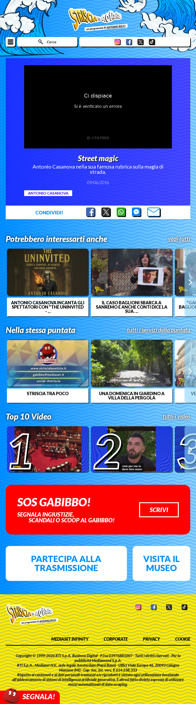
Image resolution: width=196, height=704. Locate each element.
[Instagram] (117, 42)
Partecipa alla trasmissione (66, 563)
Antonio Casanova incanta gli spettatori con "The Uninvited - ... (47, 306)
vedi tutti (179, 239)
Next (190, 282)
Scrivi (159, 509)
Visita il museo (161, 563)
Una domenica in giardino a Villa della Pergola (131, 395)
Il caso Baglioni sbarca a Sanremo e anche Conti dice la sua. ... (131, 306)
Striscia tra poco (48, 393)
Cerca (51, 41)
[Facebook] (129, 42)
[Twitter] (140, 42)
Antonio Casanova (48, 193)
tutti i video (176, 416)
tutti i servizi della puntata (158, 330)
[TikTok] (152, 42)
